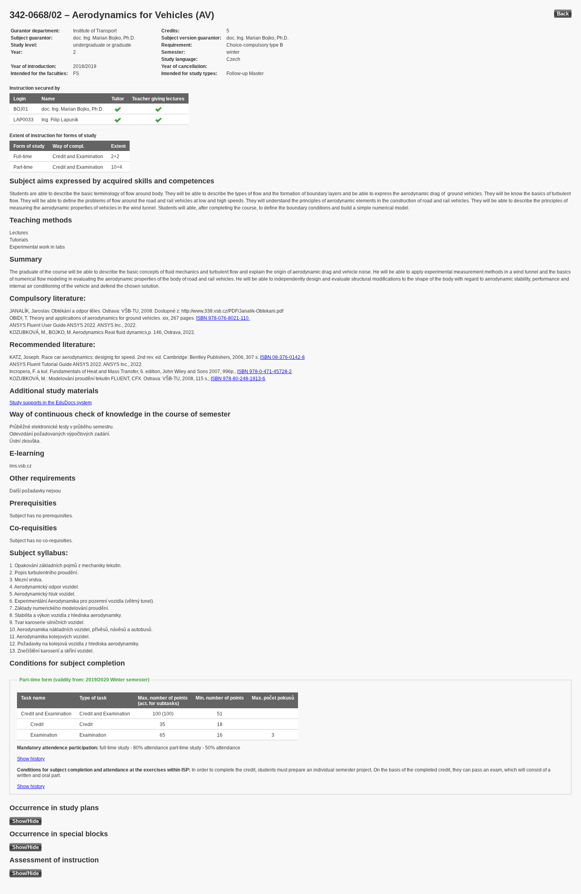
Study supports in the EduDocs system (50, 403)
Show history (31, 759)
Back (563, 14)
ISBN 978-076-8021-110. (223, 318)
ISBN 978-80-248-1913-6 (238, 378)
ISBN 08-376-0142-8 (282, 357)
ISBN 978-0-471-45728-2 (264, 371)
